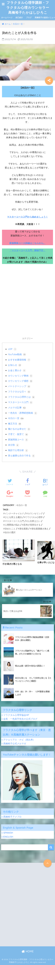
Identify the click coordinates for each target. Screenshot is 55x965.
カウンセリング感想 (20, 380)
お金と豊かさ (16, 370)
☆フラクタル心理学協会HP (15, 715)
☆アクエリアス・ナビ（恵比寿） (18, 739)
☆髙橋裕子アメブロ (11, 817)
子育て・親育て (17, 434)
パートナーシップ (19, 386)
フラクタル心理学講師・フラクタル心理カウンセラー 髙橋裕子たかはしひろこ (28, 7)
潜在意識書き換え (40, 528)
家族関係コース (17, 439)
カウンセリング (35, 513)
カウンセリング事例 (20, 375)
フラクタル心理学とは (21, 396)
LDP (11, 349)
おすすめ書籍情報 (18, 359)
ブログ (29, 17)
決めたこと (10, 528)
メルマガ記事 (16, 407)
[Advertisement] (27, 302)
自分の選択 (10, 532)
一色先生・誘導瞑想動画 (22, 412)
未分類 (13, 444)
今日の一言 (15, 418)
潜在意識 (23, 528)
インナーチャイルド (14, 513)
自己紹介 (19, 17)
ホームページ (6, 17)
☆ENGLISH (7, 837)
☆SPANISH (7, 833)
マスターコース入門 (20, 402)
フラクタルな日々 (19, 391)
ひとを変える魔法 (13, 517)
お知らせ (14, 365)
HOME (29, 951)
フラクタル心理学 (34, 517)
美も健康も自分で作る (21, 455)
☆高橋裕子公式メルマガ (13, 743)
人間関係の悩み (12, 524)
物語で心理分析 (17, 450)
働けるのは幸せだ (18, 428)
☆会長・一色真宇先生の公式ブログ (19, 719)
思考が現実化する (32, 524)
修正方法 (14, 423)
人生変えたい (34, 521)
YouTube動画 (16, 354)
